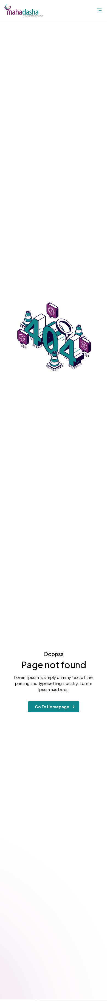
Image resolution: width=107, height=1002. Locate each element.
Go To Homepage (52, 706)
